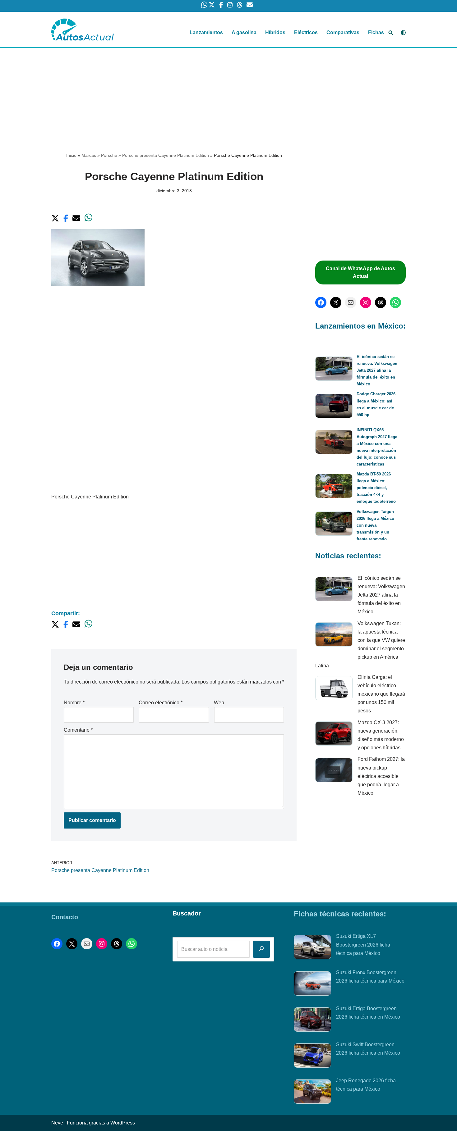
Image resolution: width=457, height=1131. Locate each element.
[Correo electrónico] (350, 302)
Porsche (109, 155)
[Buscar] (390, 32)
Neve (57, 1122)
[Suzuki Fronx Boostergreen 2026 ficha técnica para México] (312, 984)
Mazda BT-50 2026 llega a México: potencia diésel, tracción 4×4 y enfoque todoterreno (376, 488)
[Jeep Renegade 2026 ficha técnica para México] (312, 1092)
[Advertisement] (228, 94)
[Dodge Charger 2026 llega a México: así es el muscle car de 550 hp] (334, 407)
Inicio (71, 155)
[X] (335, 302)
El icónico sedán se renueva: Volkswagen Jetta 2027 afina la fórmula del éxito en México (377, 370)
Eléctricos (306, 32)
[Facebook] (320, 302)
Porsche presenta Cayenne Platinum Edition (165, 155)
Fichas (376, 32)
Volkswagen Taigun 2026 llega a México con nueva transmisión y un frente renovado (375, 525)
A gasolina (244, 32)
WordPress (122, 1122)
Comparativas (342, 32)
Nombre (74, 702)
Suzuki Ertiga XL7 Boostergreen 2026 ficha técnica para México (363, 944)
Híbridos (275, 32)
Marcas (88, 155)
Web (219, 702)
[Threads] (380, 302)
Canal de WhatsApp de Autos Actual (360, 272)
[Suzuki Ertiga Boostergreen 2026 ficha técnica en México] (312, 1020)
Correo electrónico (160, 702)
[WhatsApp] (395, 302)
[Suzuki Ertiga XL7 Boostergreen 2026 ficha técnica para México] (312, 948)
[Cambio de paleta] (403, 32)
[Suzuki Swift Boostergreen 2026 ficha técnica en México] (312, 1056)
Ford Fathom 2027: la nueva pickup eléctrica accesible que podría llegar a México (381, 776)
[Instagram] (365, 302)
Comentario (78, 730)
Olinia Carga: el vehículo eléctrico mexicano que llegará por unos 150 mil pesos (381, 694)
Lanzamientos (206, 32)
